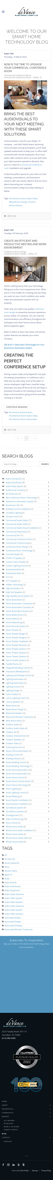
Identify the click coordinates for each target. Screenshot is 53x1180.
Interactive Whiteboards (16, 671)
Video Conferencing (14, 819)
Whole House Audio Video (17, 838)
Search (45, 464)
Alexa (7, 867)
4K (6, 855)
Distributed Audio (13, 569)
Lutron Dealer (12, 694)
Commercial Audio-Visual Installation (22, 528)
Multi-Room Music (14, 720)
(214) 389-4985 (9, 1038)
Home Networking (14, 622)
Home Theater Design (15, 633)
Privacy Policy (46, 1170)
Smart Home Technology (17, 785)
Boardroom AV (12, 505)
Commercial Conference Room (17, 75)
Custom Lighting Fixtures (17, 565)
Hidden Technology (14, 584)
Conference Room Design (15, 252)
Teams (32, 202)
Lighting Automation (15, 679)
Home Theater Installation (17, 641)
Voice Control (12, 822)
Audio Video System (14, 486)
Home (4, 1101)
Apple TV (8, 874)
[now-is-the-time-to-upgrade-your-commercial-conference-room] (25, 94)
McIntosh (8, 1123)
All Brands (9, 1120)
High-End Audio (13, 588)
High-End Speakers (14, 592)
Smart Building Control (16, 762)
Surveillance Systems (15, 811)
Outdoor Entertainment (16, 735)
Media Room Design (15, 709)
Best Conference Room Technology (21, 497)
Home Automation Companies (19, 603)
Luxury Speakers (13, 701)
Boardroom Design (18, 202)
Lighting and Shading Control (18, 675)
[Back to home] (26, 12)
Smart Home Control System (18, 781)
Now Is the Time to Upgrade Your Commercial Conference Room (25, 68)
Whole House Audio (14, 834)
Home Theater (12, 630)
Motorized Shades (14, 713)
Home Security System (16, 626)
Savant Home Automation (17, 751)
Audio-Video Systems (14, 913)
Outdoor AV (11, 732)
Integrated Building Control (18, 667)
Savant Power (11, 1130)
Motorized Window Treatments (20, 717)
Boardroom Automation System (20, 501)
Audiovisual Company (15, 490)
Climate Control (13, 516)
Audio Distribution (14, 478)
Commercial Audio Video (17, 520)
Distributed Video (13, 573)
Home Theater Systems (16, 649)
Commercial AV (12, 535)
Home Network (12, 618)
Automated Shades (13, 921)
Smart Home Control (15, 777)
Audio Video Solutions (14, 894)
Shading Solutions (14, 758)
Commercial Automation (21, 412)
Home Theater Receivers (16, 645)
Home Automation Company (18, 607)
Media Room (11, 705)
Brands (5, 1116)
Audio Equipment (12, 890)
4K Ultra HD (10, 859)
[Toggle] (49, 482)
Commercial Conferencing (17, 543)
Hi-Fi (8, 577)
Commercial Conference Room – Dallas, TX (23, 77)
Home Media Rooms (15, 614)
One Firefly (24, 1170)
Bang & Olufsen (11, 1127)
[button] (3, 12)
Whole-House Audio (14, 841)
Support (8, 1141)
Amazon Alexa (11, 870)
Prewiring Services (14, 747)
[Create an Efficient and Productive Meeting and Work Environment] (25, 269)
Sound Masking (12, 796)
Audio (7, 878)
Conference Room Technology (19, 550)
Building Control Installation (18, 509)
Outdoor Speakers (14, 739)
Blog (4, 1134)
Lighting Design (12, 690)
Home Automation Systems (18, 611)
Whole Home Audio (14, 826)
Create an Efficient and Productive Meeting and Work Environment (25, 244)
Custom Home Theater (16, 562)
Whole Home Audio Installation (19, 830)
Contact (6, 1137)
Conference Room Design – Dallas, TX (20, 254)
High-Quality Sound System (18, 596)
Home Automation (14, 599)
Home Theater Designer (16, 637)
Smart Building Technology (18, 766)
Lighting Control (13, 686)
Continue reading (17, 407)
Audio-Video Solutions (14, 906)
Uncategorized (12, 815)
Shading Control (13, 754)
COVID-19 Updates (14, 558)
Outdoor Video (12, 743)
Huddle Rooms (12, 664)
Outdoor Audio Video (15, 728)
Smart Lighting (12, 788)
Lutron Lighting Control (16, 698)
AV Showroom (12, 493)
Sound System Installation (17, 800)
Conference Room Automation (23, 419)
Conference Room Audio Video (23, 198)
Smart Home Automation (17, 769)
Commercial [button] (8, 1113)
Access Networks (12, 863)
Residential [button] (8, 1109)
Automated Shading (13, 925)
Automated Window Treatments (19, 929)
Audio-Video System (13, 910)
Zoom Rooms (16, 205)
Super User (9, 53)
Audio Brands (10, 882)
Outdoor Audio (13, 724)
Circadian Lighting (14, 512)
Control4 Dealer (13, 554)
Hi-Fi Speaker (11, 580)
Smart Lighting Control (16, 792)
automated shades (13, 917)
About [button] (5, 1105)
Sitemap (35, 1170)
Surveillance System (15, 807)
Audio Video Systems (14, 902)
